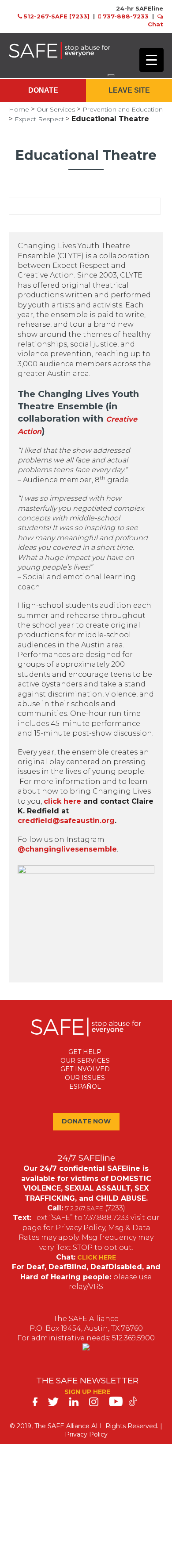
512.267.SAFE (84, 1208)
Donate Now (86, 1121)
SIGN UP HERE (87, 1392)
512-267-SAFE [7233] (57, 16)
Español (85, 1086)
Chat (155, 24)
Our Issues (85, 1078)
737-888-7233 (126, 16)
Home (19, 109)
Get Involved (85, 1069)
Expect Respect (39, 119)
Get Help (84, 1052)
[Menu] (111, 75)
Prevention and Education (122, 109)
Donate (43, 90)
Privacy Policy (86, 1434)
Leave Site (129, 90)
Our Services (56, 109)
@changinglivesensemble (67, 849)
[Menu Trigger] (151, 60)
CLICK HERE (96, 1257)
